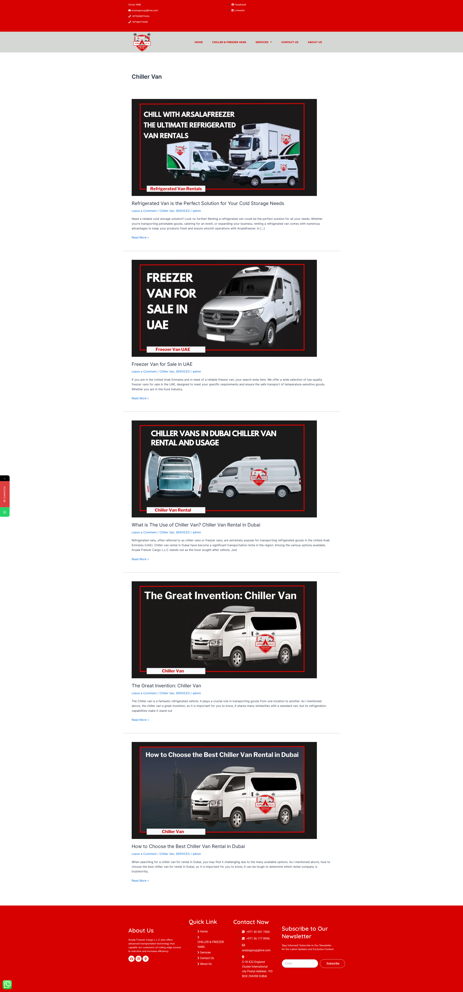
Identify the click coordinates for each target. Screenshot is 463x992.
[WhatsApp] (5, 512)
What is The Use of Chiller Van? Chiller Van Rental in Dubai (196, 525)
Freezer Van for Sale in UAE (162, 364)
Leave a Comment (144, 211)
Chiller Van (167, 211)
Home (199, 42)
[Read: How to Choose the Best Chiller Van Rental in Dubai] (224, 790)
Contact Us (289, 42)
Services (262, 42)
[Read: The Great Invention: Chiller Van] (224, 629)
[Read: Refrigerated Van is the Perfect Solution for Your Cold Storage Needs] (224, 147)
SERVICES (183, 211)
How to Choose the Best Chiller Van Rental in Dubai (188, 846)
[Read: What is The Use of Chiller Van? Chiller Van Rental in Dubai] (224, 469)
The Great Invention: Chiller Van (166, 685)
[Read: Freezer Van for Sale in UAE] (224, 308)
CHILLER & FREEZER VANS (229, 42)
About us (315, 42)
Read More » (140, 237)
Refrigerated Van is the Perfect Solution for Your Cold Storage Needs (208, 203)
